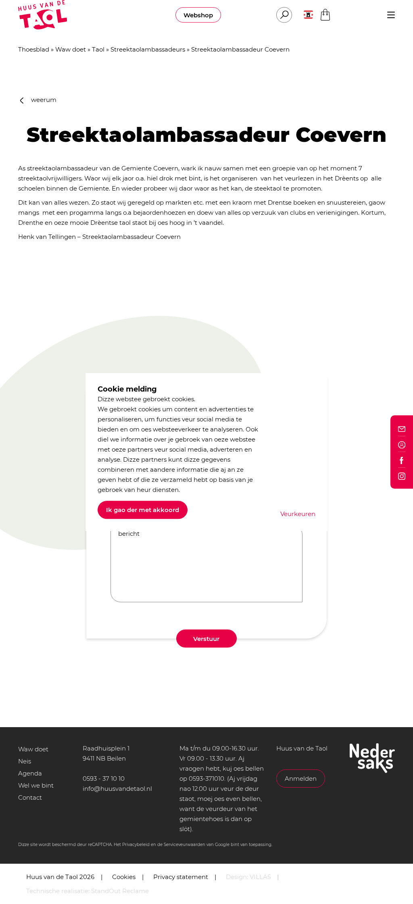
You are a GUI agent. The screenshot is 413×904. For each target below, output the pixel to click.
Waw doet (70, 49)
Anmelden (301, 778)
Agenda (30, 773)
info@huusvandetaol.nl (117, 788)
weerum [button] (42, 100)
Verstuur (206, 639)
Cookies (124, 877)
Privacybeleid (136, 844)
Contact (30, 797)
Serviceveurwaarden (184, 844)
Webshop (198, 15)
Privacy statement (180, 877)
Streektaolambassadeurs (148, 49)
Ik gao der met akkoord (142, 510)
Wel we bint (36, 785)
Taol (98, 49)
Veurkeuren (297, 514)
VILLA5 (260, 877)
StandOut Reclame (120, 891)
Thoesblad (33, 49)
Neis (24, 761)
